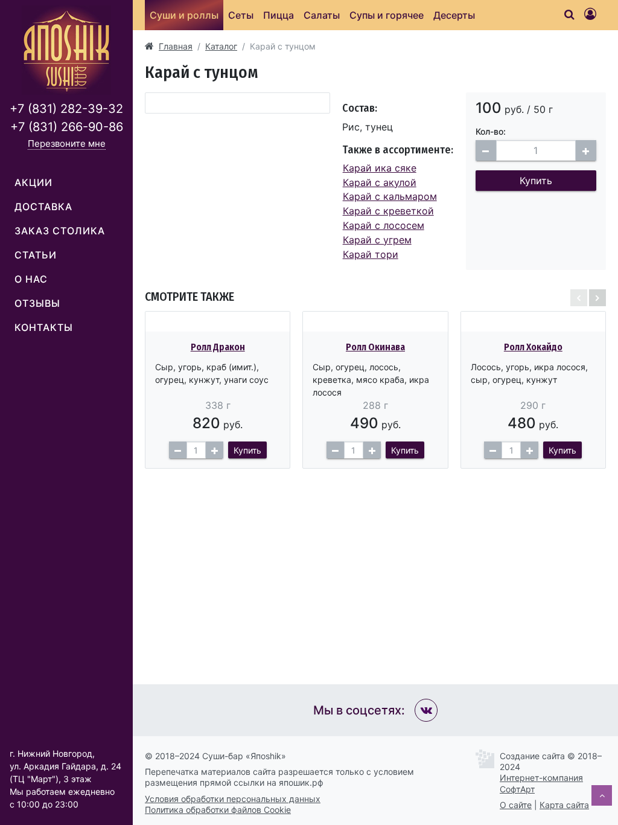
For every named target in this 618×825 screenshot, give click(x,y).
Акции (33, 182)
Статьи (35, 255)
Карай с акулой (379, 182)
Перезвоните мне (67, 143)
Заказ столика (59, 231)
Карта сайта (564, 805)
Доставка (43, 207)
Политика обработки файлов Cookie (218, 809)
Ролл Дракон (218, 347)
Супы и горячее (386, 15)
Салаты (322, 15)
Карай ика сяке (379, 168)
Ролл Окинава (375, 347)
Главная (176, 46)
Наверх (601, 795)
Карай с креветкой (388, 211)
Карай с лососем (383, 225)
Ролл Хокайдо (533, 347)
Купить (536, 181)
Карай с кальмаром (390, 196)
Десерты (454, 15)
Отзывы (37, 303)
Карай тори (370, 254)
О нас (31, 279)
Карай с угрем (377, 240)
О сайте (516, 805)
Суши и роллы (184, 15)
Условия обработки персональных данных (232, 799)
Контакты (43, 327)
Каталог (221, 46)
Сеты (240, 15)
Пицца (278, 15)
